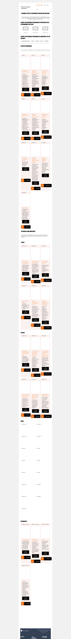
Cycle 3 (48, 5)
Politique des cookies (40, 629)
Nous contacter (43, 632)
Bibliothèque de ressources (39, 5)
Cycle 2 (45, 5)
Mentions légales (47, 629)
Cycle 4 (37, 9)
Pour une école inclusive (25, 7)
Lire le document (25, 89)
